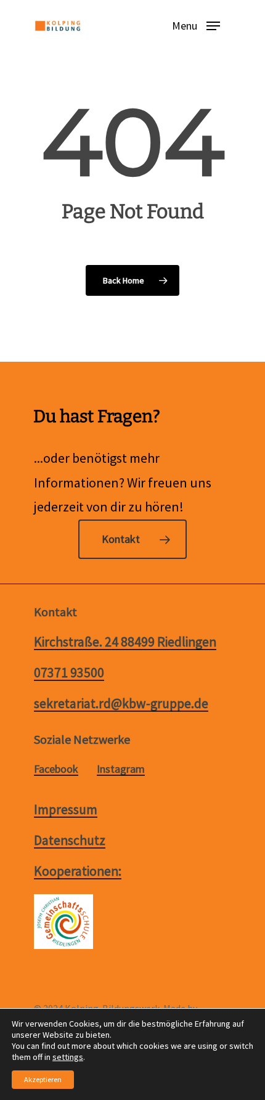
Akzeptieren (43, 1079)
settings (67, 1056)
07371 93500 (69, 673)
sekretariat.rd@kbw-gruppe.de (121, 704)
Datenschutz (69, 841)
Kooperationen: (77, 871)
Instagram (121, 769)
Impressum (65, 810)
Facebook (56, 769)
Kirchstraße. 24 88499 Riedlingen (125, 642)
